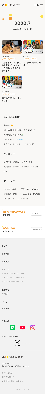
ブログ (4, 302)
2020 (25, 194)
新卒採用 (7, 162)
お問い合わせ (7, 373)
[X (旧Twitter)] (17, 343)
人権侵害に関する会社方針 (13, 381)
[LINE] (12, 327)
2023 (33, 189)
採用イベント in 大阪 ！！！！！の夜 (19, 144)
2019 (35, 194)
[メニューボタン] (38, 4)
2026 (6, 189)
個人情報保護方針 (9, 377)
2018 (6, 198)
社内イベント (27, 162)
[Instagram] (32, 327)
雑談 (5, 171)
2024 (23, 189)
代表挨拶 (5, 262)
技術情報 (25, 167)
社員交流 (7, 167)
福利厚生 (16, 167)
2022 (6, 194)
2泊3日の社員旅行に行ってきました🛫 (19, 130)
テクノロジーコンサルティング (14, 277)
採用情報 (5, 290)
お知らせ (34, 167)
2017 (14, 198)
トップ (4, 246)
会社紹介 (16, 162)
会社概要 (5, 254)
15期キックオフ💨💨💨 (13, 139)
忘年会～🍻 (8, 125)
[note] (27, 343)
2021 (15, 194)
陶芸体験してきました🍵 (14, 135)
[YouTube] (22, 327)
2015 (23, 198)
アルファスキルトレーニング (13, 281)
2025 (14, 189)
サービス (5, 269)
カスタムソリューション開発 (13, 273)
